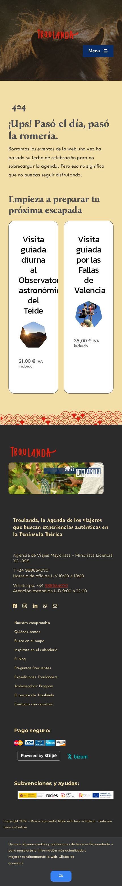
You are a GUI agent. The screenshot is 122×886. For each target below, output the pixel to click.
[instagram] (24, 606)
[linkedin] (35, 606)
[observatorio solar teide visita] (33, 323)
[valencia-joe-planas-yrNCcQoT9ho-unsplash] (88, 303)
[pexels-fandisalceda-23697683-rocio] (37, 444)
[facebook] (15, 606)
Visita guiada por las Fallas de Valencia (89, 265)
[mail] (55, 606)
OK (61, 876)
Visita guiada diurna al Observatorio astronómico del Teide (43, 275)
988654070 (56, 585)
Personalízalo (100, 844)
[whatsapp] (45, 606)
